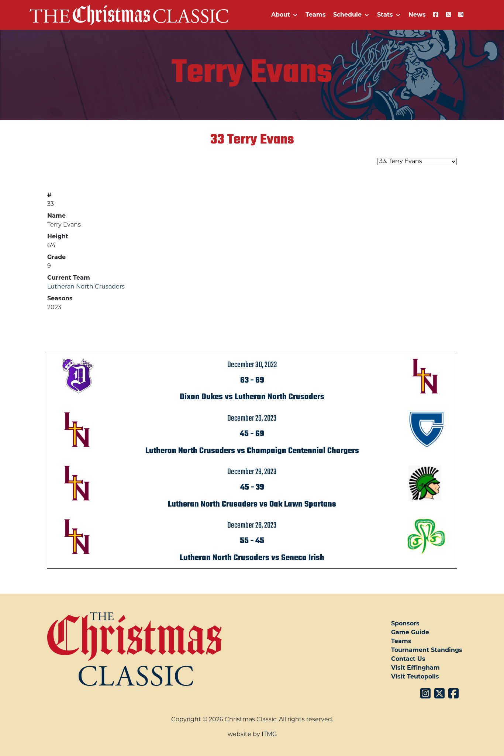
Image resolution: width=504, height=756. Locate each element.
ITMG (269, 735)
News (417, 15)
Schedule (347, 15)
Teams (315, 15)
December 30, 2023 (252, 364)
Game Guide (410, 633)
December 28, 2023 (252, 525)
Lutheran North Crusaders (86, 287)
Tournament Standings (426, 650)
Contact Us (408, 659)
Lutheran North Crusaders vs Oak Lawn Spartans (252, 504)
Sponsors (405, 624)
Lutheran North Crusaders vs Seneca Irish (252, 557)
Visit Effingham (415, 668)
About (280, 15)
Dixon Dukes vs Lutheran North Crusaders (252, 397)
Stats (385, 15)
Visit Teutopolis (415, 677)
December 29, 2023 (252, 418)
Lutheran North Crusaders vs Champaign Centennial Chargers (252, 450)
